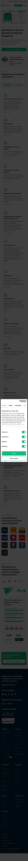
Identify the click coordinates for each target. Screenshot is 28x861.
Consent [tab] (4, 405)
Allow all (14, 453)
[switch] (24, 437)
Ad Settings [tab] (18, 405)
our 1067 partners (11, 413)
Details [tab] (11, 405)
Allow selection (14, 458)
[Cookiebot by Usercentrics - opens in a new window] (19, 401)
